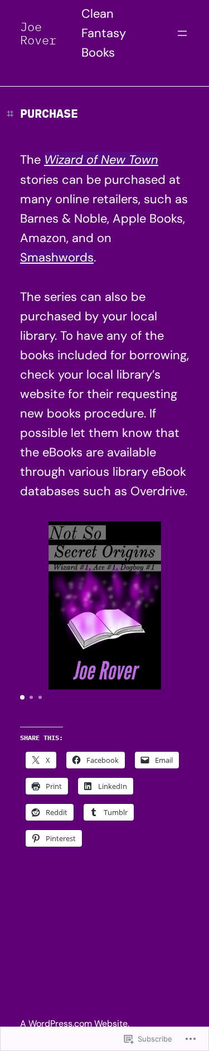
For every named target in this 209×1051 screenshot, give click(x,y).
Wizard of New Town (101, 160)
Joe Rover (38, 33)
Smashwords (57, 257)
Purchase (49, 113)
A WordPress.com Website (74, 1023)
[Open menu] (182, 33)
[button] (22, 697)
